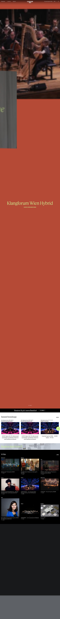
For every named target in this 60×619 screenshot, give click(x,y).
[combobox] (55, 1)
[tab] (28, 405)
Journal (8, 1)
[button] (58, 1)
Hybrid (14, 1)
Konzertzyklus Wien (48, 1)
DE (54, 1)
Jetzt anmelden (42, 410)
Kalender (3, 1)
